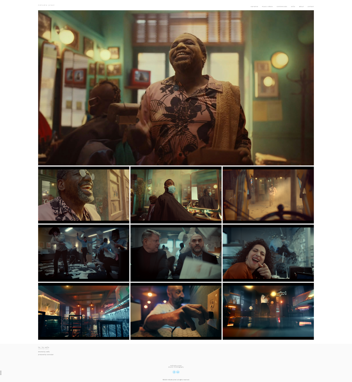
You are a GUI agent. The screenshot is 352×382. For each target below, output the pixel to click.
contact (311, 6)
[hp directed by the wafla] (176, 87)
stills (293, 6)
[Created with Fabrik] (0, 373)
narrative (254, 6)
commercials (282, 6)
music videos (267, 6)
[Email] (177, 372)
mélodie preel (176, 365)
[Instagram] (174, 372)
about (301, 6)
